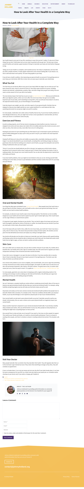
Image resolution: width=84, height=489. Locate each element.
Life (32, 7)
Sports (38, 7)
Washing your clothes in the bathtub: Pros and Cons (16, 378)
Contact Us (9, 462)
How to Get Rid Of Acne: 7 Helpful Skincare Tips (46, 268)
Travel (20, 7)
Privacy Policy (66, 476)
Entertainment (55, 4)
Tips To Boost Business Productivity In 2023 (14, 380)
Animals (30, 4)
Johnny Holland (9, 5)
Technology (71, 4)
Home (23, 4)
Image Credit (31, 57)
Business (37, 4)
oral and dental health (32, 206)
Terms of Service (75, 476)
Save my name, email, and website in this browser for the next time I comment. (25, 433)
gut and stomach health (39, 96)
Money (63, 4)
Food (44, 7)
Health (26, 7)
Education (45, 4)
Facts (49, 7)
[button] (19, 4)
